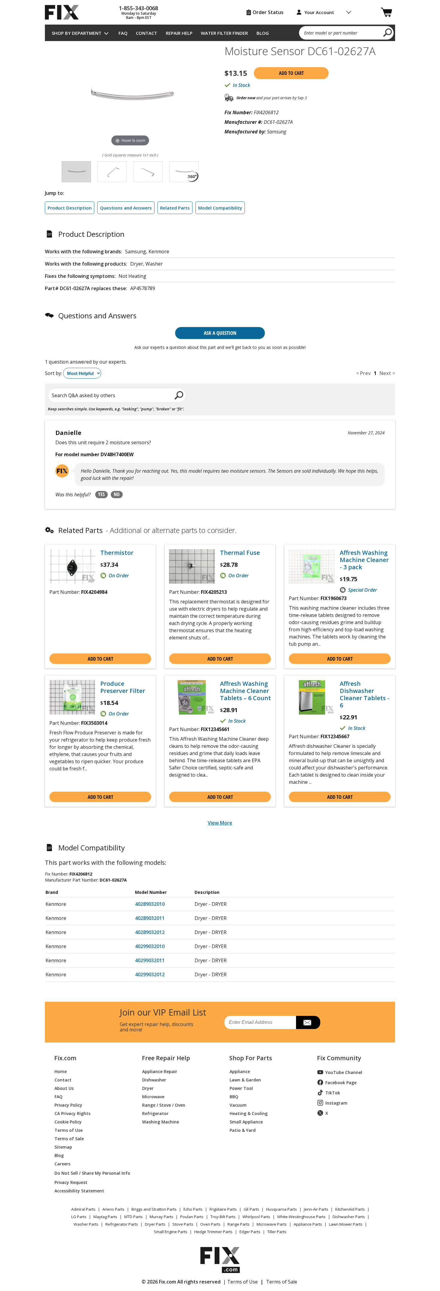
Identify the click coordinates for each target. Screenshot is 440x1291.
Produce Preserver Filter (122, 687)
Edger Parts (249, 1231)
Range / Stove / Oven (163, 1105)
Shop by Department (76, 33)
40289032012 (150, 932)
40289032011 (150, 918)
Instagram (336, 1103)
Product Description (70, 208)
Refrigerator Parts (121, 1224)
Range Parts (238, 1224)
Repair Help (179, 33)
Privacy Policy (68, 1105)
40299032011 (150, 960)
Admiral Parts (83, 1209)
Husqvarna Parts (281, 1209)
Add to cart (291, 73)
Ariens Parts (113, 1209)
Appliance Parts (308, 1224)
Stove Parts (182, 1224)
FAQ (123, 33)
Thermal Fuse (240, 552)
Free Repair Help (166, 1058)
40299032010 (150, 946)
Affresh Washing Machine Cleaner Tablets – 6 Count (245, 691)
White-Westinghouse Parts (301, 1216)
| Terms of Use (240, 1281)
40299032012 (150, 974)
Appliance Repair (159, 1071)
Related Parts (175, 208)
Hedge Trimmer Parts (213, 1231)
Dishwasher (154, 1079)
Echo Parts (193, 1209)
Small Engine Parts (170, 1231)
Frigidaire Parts (223, 1209)
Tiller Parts (276, 1231)
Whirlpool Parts (256, 1216)
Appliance (240, 1071)
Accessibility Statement (79, 1190)
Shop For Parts (250, 1058)
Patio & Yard (243, 1130)
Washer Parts (86, 1224)
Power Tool (241, 1088)
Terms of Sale (69, 1138)
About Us (64, 1088)
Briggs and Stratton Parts (154, 1209)
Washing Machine (160, 1121)
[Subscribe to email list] (308, 1022)
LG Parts (79, 1216)
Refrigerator (155, 1113)
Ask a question (220, 332)
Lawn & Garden (245, 1079)
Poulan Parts (192, 1216)
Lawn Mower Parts (345, 1224)
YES (101, 494)
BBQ (234, 1096)
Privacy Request (70, 1182)
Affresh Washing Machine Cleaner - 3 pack (364, 560)
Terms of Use (68, 1130)
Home (60, 1071)
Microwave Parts (272, 1224)
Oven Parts (210, 1224)
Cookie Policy (68, 1121)
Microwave (153, 1096)
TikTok (332, 1093)
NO (117, 494)
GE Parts (251, 1209)
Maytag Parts (105, 1216)
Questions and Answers (126, 208)
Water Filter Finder (224, 33)
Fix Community (339, 1058)
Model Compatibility (220, 208)
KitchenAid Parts (350, 1209)
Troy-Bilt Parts (223, 1216)
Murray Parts (161, 1216)
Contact (146, 33)
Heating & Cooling (249, 1113)
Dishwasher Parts (349, 1216)
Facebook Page (340, 1082)
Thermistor (116, 552)
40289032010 (150, 904)
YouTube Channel (343, 1072)
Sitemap (63, 1147)
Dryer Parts (155, 1224)
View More (220, 823)
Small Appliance (246, 1121)
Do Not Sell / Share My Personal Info (89, 1173)
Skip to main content (220, 5)
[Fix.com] (64, 12)
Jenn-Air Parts (316, 1209)
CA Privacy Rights (72, 1113)
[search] (388, 32)
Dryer (148, 1088)
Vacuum (238, 1105)
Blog (263, 33)
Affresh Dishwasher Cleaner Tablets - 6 (364, 694)
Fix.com (65, 1058)
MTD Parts (133, 1216)
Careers (62, 1163)
